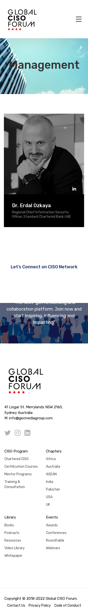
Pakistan (53, 489)
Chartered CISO (16, 459)
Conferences (56, 533)
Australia (53, 466)
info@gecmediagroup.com (31, 418)
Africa (51, 459)
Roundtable (55, 540)
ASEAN (51, 474)
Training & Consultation (14, 484)
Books (9, 525)
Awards (52, 525)
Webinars (53, 548)
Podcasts (12, 533)
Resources (12, 540)
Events (52, 517)
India (49, 482)
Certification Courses (21, 466)
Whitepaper (13, 556)
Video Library (14, 548)
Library (10, 517)
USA (49, 497)
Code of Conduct (67, 605)
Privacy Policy (40, 605)
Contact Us (16, 605)
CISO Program (16, 451)
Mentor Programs (18, 474)
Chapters (54, 451)
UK (48, 505)
